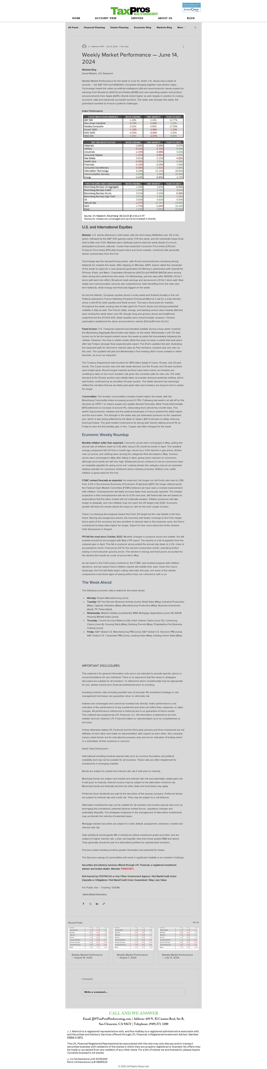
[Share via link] (103, 903)
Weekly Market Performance (95, 894)
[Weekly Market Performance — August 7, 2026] (133, 939)
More (180, 27)
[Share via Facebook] (83, 903)
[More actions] (183, 46)
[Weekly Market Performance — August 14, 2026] (88, 939)
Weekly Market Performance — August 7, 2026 (132, 956)
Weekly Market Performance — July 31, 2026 (177, 956)
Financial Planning (94, 27)
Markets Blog (164, 27)
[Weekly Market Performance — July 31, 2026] (179, 939)
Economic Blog (142, 27)
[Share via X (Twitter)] (90, 903)
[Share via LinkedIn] (97, 903)
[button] (195, 27)
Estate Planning (119, 27)
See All (196, 922)
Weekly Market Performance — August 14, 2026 (87, 956)
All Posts (73, 27)
